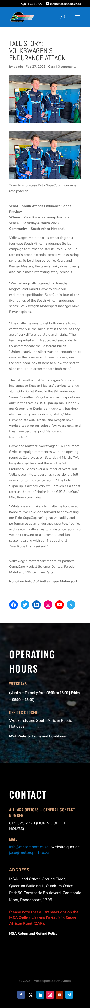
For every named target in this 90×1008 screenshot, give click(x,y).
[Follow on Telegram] (69, 995)
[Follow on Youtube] (59, 995)
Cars (51, 66)
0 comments (67, 66)
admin (18, 66)
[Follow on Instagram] (50, 995)
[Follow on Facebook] (21, 995)
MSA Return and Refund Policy (33, 933)
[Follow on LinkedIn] (40, 995)
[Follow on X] (31, 995)
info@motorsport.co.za (28, 847)
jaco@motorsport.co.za (29, 852)
